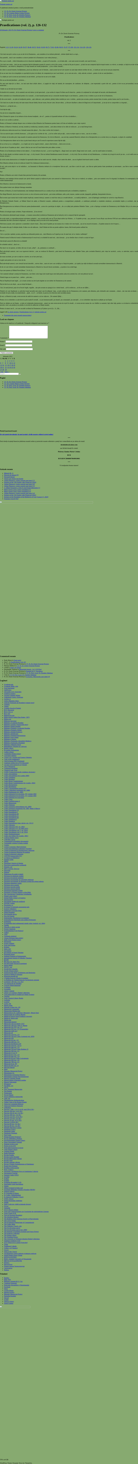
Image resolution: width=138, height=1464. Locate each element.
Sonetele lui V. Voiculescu (34, 671)
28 (3, 370)
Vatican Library (9, 1301)
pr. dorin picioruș (13, 312)
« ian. (2, 372)
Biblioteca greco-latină (11, 737)
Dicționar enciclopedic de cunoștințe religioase (19, 879)
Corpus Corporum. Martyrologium (15, 847)
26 (14, 367)
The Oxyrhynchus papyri (12, 1228)
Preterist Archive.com (11, 1144)
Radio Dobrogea (9, 1153)
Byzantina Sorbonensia (11, 750)
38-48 (29, 47)
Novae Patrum (8, 1095)
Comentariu (4, 338)
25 (12, 367)
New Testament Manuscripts (13, 1089)
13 (1, 365)
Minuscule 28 (8, 1033)
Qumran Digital (9, 1151)
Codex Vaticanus (9, 825)
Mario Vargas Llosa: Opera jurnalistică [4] (17, 491)
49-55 (34, 47)
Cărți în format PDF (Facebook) (14, 761)
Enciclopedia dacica (10, 914)
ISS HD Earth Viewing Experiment (15, 963)
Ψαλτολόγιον (8, 1264)
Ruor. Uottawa (8, 1169)
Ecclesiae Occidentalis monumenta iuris (16, 907)
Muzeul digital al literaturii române (15, 1080)
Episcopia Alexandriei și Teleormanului (16, 1285)
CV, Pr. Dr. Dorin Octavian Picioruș (15, 11)
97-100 (70, 47)
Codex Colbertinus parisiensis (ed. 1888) (17, 790)
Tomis (6, 1244)
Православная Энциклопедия (14, 1266)
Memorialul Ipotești (10, 1022)
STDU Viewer (8, 1199)
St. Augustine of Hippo (11, 1193)
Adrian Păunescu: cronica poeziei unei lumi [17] (19, 480)
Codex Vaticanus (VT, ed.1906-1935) (16, 828)
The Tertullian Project (11, 1237)
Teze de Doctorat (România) (13, 1215)
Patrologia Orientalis (10, 1133)
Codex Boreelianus (10, 786)
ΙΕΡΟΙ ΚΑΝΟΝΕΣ (10, 1257)
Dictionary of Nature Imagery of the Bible (17, 892)
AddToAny (7, 690)
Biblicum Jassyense (10, 721)
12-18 (11, 47)
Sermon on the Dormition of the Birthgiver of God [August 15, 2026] (26, 497)
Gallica (6, 932)
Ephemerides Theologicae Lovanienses (16, 918)
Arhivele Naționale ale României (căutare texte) (19, 703)
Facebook (7, 1287)
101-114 (76, 47)
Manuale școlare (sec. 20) (12, 1007)
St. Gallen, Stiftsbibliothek (12, 1195)
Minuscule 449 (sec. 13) (11, 1042)
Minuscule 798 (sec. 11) (11, 1062)
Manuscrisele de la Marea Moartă (14, 1014)
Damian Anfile (8, 859)
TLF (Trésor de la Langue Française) (16, 1242)
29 (6, 370)
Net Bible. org (8, 1086)
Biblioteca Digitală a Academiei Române (17, 728)
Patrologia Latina (9, 1131)
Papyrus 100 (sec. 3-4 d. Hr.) (13, 1111)
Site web (3, 349)
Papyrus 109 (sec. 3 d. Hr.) (12, 1115)
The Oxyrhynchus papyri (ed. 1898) (15, 1230)
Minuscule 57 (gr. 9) (10, 1053)
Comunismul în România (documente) (16, 841)
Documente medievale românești (14, 901)
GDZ (5, 934)
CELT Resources (9, 766)
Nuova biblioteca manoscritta (13, 1097)
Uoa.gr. (6, 1250)
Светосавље (8, 1268)
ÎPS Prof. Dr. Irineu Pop (11, 962)
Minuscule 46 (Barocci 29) (12, 1044)
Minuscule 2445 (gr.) (10, 1031)
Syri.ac (6, 1206)
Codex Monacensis (10, 803)
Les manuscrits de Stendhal (12, 983)
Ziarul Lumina (8, 1303)
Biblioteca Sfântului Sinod (12, 745)
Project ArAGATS (10, 1146)
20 (1, 367)
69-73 (47, 47)
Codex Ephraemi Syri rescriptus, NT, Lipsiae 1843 (20, 794)
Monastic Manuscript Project (13, 1071)
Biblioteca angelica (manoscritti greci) (16, 724)
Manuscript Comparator (11, 1009)
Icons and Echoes (9, 945)
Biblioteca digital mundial (12, 726)
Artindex (7, 704)
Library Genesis (9, 991)
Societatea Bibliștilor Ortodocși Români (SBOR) (19, 1190)
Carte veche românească (11, 759)
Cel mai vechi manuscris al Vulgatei (15, 765)
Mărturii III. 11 (8, 473)
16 (8, 365)
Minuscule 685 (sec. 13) (11, 1056)
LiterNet (6, 996)
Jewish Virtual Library (11, 971)
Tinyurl (6, 1298)
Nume (2, 341)
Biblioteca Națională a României (14, 743)
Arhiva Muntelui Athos (11, 701)
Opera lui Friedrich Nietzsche (13, 1106)
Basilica (6, 1278)
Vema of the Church (10, 1252)
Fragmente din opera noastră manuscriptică (17, 315)
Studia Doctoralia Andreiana (13, 1200)
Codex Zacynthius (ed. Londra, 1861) (16, 836)
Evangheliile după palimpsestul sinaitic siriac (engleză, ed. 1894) (24, 923)
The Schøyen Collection (11, 1233)
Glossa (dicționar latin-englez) (13, 938)
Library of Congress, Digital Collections (17, 993)
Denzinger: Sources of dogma (13, 863)
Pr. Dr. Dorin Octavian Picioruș (22, 30)
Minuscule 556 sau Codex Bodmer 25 (16, 1049)
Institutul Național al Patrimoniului (15, 956)
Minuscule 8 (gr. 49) (10, 1064)
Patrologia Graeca (9, 1129)
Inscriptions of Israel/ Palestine (13, 952)
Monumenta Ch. (9, 1073)
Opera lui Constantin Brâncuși (13, 1104)
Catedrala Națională (10, 1283)
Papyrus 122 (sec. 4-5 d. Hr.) (13, 1117)
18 (12, 365)
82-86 (56, 47)
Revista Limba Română (11, 1157)
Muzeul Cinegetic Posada (12, 1078)
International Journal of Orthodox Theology (18, 958)
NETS (6, 1087)
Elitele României (9, 912)
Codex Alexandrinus (10, 774)
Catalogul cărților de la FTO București (16, 763)
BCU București (9, 710)
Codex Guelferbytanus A (12, 801)
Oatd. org (7, 1098)
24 (10, 367)
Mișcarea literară (9, 1067)
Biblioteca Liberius (10, 739)
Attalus (6, 706)
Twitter (6, 1300)
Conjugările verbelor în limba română (16, 843)
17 (10, 365)
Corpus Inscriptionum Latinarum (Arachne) (18, 848)
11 (12, 363)
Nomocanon (8, 1093)
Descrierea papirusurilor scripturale (15, 865)
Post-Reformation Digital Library (14, 1140)
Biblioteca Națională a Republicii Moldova (17, 741)
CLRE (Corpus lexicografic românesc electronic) (19, 772)
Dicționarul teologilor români (13, 890)
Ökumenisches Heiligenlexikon (14, 1100)
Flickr (6, 1289)
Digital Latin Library (10, 896)
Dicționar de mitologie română (13, 876)
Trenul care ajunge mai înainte (13, 479)
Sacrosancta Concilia (10, 1173)
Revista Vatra (8, 1160)
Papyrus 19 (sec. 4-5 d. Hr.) (13, 1120)
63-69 (43, 47)
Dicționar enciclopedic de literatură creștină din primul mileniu (24, 881)
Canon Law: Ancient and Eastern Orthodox (18, 757)
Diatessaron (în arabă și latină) (13, 874)
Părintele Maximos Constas (12, 1128)
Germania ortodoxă (10, 936)
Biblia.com (7, 719)
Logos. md (7, 1004)
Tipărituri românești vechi (12, 1241)
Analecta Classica (9, 693)
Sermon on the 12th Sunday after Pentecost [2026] (20, 482)
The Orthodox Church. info (13, 1226)
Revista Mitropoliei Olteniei (13, 1159)
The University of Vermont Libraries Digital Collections (22, 1239)
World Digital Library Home (13, 1255)
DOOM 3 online (9, 903)
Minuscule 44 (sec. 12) (11, 1040)
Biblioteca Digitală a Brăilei (13, 730)
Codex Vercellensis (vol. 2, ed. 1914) (16, 832)
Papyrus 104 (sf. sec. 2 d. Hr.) (13, 1113)
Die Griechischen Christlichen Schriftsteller (18, 894)
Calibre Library (9, 752)
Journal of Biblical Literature (13, 974)
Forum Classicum (9, 929)
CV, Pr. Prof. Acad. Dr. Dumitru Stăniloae (17, 17)
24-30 (20, 47)
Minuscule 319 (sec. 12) (11, 1035)
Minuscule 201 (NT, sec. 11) (13, 1027)
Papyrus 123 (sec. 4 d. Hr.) (12, 1118)
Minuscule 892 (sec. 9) (11, 1066)
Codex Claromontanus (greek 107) (15, 788)
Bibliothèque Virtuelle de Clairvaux (15, 746)
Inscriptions (7, 951)
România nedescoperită (11, 1168)
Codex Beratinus (9, 779)
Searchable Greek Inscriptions (13, 1184)
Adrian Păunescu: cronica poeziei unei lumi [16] (19, 484)
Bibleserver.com (9, 715)
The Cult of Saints (10, 1221)
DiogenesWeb (8, 900)
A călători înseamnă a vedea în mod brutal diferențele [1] (22, 488)
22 (6, 367)
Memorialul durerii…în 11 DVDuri (30, 669)
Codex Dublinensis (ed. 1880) (13, 792)
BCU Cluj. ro (8, 712)
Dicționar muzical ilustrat (12, 889)
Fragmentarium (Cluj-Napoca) (13, 931)
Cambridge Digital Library (12, 754)
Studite (6, 1202)
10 (10, 363)
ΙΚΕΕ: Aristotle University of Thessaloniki (17, 1259)
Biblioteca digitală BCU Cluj (13, 1281)
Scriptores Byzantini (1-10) (12, 1182)
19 (14, 365)
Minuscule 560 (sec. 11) (11, 1051)
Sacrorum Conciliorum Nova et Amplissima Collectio (21, 1171)
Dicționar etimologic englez (13, 883)
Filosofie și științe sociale (12, 927)
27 (1, 370)
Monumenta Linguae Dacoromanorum (16, 1076)
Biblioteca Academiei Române (13, 723)
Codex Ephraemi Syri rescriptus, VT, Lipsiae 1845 (20, 796)
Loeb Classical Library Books (13, 998)
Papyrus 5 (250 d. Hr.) (11, 1122)
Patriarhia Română (10, 1296)
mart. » (7, 372)
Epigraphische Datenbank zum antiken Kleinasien (20, 920)
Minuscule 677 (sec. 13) (11, 1055)
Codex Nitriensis (9, 805)
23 (8, 367)
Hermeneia (7, 941)
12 (14, 363)
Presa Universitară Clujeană (13, 1142)
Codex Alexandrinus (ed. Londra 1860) (16, 776)
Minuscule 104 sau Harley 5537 (14, 1024)
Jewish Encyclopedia (10, 969)
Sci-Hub (6, 1177)
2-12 (7, 47)
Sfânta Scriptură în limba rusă (13, 1188)
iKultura (6, 947)
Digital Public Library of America (14, 898)
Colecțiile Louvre (9, 839)
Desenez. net (8, 867)
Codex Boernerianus (10, 785)
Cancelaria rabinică (10, 755)
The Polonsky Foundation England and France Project (21, 1231)
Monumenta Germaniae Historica (14, 1075)
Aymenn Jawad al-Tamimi (12, 708)
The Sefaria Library (10, 1235)
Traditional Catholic (10, 1246)
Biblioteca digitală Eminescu (13, 732)
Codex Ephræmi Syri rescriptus (14, 797)
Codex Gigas (8, 799)
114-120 (82, 47)
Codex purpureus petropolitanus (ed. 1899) (17, 807)
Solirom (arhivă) (9, 1191)
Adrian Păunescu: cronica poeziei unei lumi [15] (19, 486)
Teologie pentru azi (6, 4)
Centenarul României (11, 768)
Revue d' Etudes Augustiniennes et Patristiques (19, 1164)
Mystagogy (7, 1084)
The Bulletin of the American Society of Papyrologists (21, 1219)
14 (3, 365)
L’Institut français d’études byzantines (16, 978)
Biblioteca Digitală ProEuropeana (14, 735)
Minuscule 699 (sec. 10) (11, 1060)
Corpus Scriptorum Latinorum (13, 854)
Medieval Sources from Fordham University (18, 1016)
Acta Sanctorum (9, 688)
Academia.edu (8, 684)
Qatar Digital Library (10, 1149)
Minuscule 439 (9, 1038)
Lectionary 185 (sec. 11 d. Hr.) (14, 982)
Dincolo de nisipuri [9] (11, 475)
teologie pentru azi (40, 312)
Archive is (7, 699)
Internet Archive (9, 1292)
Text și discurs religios (11, 1210)
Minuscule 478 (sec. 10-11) (12, 1045)
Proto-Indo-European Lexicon (13, 1148)
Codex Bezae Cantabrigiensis (13, 781)
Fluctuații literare (9, 477)
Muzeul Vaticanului (10, 1082)
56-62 (38, 47)
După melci (17, 660)
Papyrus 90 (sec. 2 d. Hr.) (12, 1126)
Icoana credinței (9, 943)
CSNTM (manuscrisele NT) (13, 856)
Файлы (6, 1270)
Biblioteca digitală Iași (11, 734)
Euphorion (7, 921)
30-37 (25, 47)
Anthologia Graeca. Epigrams (13, 697)
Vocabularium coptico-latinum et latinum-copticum (20, 1253)
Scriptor (6, 1180)
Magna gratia (8, 1005)
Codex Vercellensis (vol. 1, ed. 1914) (16, 830)
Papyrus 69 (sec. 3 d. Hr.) (12, 1124)
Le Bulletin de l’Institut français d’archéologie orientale (21, 980)
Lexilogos (7, 987)
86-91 (61, 47)
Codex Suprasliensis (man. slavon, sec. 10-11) (18, 823)
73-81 (52, 47)
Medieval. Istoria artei (11, 1018)
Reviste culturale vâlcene (12, 1162)
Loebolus (7, 1000)
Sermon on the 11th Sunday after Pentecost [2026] (20, 495)
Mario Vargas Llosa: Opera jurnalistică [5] (17, 489)
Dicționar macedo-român (12, 887)
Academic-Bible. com (11, 686)
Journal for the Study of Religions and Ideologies (19, 973)
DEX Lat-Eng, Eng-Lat (11, 869)
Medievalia (7, 1020)
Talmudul (7, 1208)
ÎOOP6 (6, 960)
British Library (8, 748)
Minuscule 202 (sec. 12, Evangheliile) (16, 1029)
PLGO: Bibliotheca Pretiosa (13, 1138)
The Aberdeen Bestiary (11, 1217)
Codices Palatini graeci (11, 838)
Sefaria (6, 1186)
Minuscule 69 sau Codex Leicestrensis (16, 1058)
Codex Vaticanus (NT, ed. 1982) (14, 827)
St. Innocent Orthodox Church (13, 1197)
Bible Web (7, 1280)
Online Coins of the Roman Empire (15, 1102)
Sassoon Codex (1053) (11, 1175)
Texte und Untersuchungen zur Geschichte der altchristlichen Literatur (26, 1211)
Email (2, 345)
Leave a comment (38, 30)
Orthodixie (7, 1107)
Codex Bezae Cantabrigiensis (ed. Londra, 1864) (19, 783)
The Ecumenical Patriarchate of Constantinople (19, 1222)
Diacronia (7, 870)
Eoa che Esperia (9, 916)
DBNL (6, 861)
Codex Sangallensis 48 (11, 814)
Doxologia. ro (8, 905)
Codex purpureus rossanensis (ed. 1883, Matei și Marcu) (22, 808)
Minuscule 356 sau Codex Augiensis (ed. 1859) (19, 1036)
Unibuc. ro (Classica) (11, 1248)
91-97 (66, 47)
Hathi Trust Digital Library (12, 940)
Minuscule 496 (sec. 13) (11, 1047)
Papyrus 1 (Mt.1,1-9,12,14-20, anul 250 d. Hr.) (19, 1109)
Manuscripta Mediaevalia (12, 1011)
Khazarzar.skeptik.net (11, 976)
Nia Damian (8, 1091)
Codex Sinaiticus (9, 821)
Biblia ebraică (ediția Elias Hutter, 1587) (17, 717)
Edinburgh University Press (13, 910)
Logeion (6, 1002)
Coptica (6, 845)
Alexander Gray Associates (12, 692)
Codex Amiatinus (9, 777)
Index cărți (7, 949)
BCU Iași (7, 714)
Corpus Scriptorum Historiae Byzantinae (17, 852)
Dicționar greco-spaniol (11, 885)
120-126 (88, 47)
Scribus (6, 1179)
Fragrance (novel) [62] (11, 499)
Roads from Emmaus (10, 1166)
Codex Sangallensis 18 (11, 810)
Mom (5, 1069)
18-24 (16, 47)
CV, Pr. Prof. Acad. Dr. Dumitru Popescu (17, 15)
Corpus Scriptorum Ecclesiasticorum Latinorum (19, 850)
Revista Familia (9, 1155)
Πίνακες (6, 1262)
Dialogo (6, 872)
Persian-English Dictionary (12, 1137)
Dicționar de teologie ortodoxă (13, 878)
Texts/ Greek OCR (10, 1213)
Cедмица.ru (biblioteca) (11, 858)
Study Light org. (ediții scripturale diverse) (17, 1204)
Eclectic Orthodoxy (10, 909)
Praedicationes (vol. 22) (18, 662)
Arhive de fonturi (15, 667)
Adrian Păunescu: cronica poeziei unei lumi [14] (19, 493)
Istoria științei (8, 965)
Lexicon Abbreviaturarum (12, 985)
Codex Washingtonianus (12, 834)
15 (6, 365)
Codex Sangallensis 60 (11, 817)
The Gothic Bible (9, 1224)
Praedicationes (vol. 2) (26, 312)
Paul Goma (7, 1135)
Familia (6, 925)
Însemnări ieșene (9, 954)
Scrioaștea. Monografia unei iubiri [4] (38, 677)
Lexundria (7, 989)
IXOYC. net (8, 967)
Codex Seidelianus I (10, 819)
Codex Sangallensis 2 (11, 812)
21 (3, 367)
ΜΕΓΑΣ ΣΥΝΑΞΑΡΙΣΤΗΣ (13, 1261)
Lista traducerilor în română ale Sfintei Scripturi (19, 994)
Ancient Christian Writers (12, 695)
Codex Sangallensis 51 (11, 816)
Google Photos (9, 1290)
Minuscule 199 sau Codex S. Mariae (15, 1025)
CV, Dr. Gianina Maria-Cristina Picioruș (17, 13)
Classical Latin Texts (10, 770)
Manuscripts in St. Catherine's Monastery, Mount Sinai (21, 1013)
